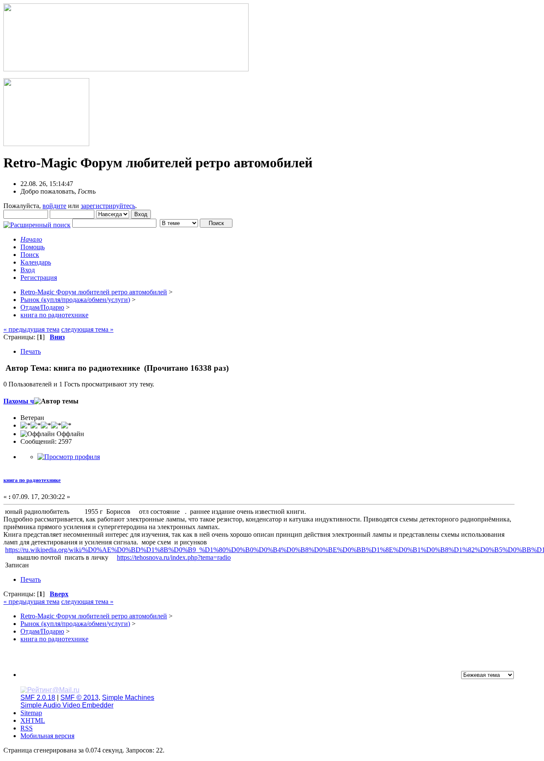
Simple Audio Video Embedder (66, 705)
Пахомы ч (18, 401)
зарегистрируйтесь (108, 205)
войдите (54, 205)
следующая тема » (87, 329)
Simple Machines (128, 697)
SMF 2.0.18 (37, 697)
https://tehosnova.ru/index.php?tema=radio (174, 557)
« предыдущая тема (31, 329)
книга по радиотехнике (32, 480)
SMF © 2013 (79, 697)
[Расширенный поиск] (37, 222)
